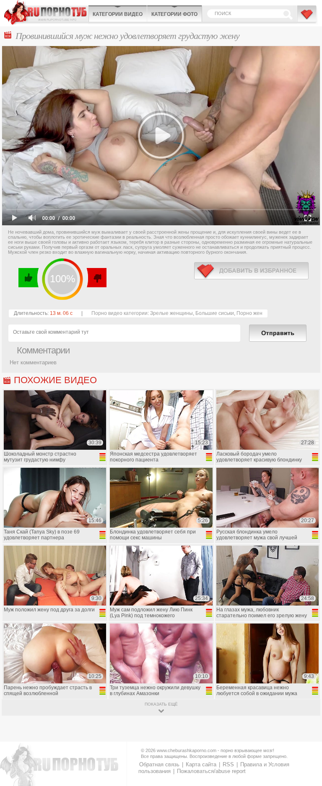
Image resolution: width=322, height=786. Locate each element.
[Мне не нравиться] (96, 277)
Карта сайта (201, 764)
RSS (228, 764)
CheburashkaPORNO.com (46, 12)
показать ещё (161, 704)
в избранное (251, 270)
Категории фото (174, 14)
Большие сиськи (214, 313)
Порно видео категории (119, 313)
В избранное (307, 18)
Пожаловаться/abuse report (211, 771)
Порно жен (249, 313)
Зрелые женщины (171, 313)
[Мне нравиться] (28, 277)
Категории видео (118, 14)
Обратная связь (159, 764)
